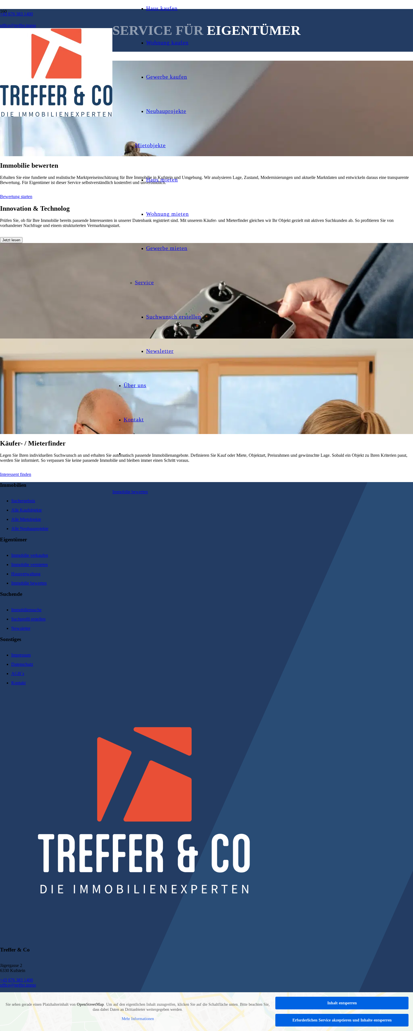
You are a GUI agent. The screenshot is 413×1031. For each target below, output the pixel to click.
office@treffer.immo (18, 985)
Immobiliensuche (26, 609)
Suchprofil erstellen (28, 619)
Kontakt (18, 682)
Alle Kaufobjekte (26, 510)
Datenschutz (22, 664)
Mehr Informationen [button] (138, 1019)
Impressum (21, 655)
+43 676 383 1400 (16, 980)
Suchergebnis (23, 500)
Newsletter (20, 628)
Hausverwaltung (25, 573)
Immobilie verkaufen (29, 555)
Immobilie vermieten (29, 564)
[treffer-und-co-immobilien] (56, 115)
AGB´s (17, 673)
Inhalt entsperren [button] (342, 1003)
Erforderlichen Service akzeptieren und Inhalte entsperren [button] (342, 1020)
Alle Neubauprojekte (29, 528)
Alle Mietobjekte (26, 519)
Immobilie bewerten (29, 583)
